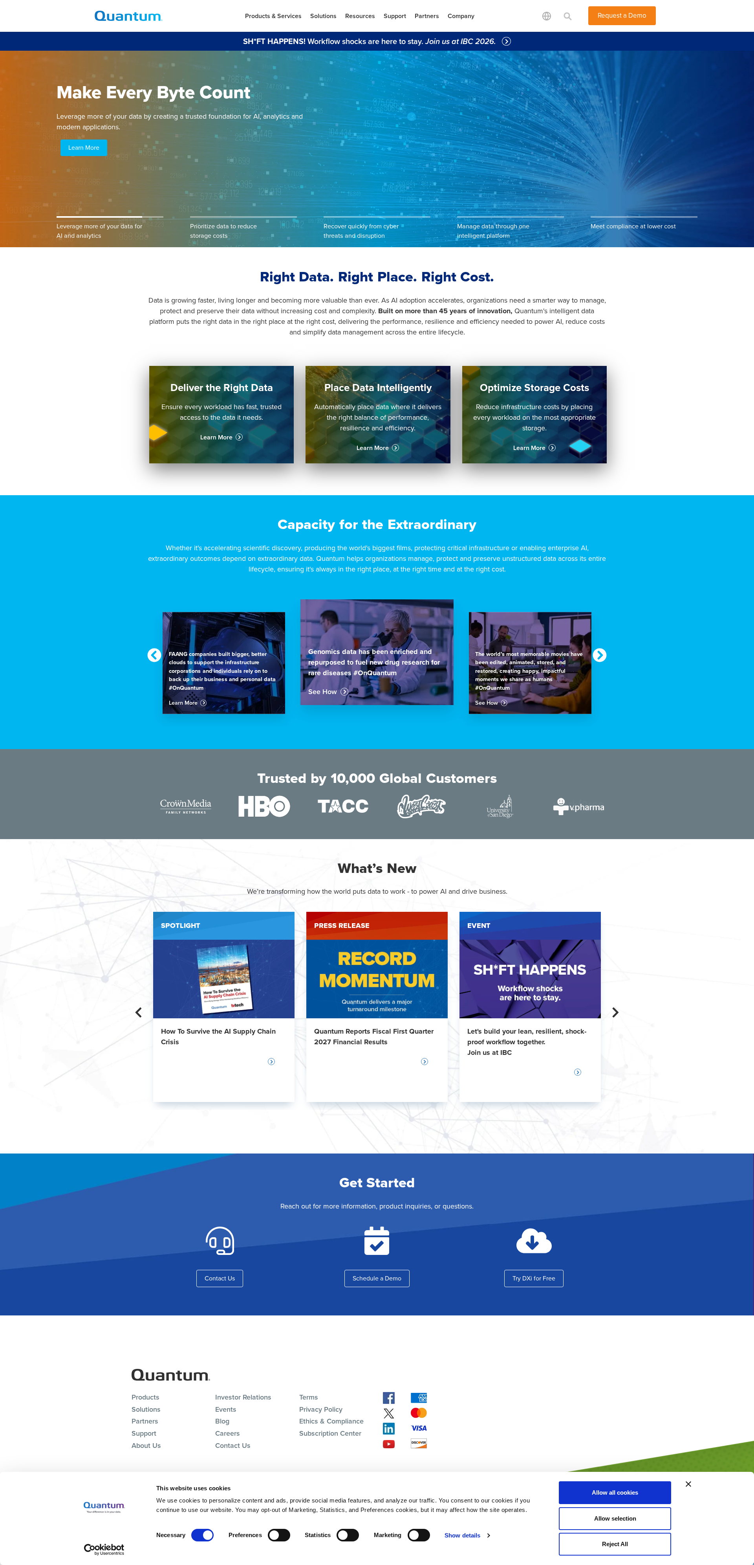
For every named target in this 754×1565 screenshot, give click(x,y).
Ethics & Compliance (331, 1421)
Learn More (83, 147)
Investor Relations (243, 1397)
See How (322, 692)
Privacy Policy (320, 1409)
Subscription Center (330, 1433)
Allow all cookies (615, 1492)
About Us (146, 1445)
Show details (462, 1535)
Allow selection (615, 1518)
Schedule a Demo (377, 1278)
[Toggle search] (568, 15)
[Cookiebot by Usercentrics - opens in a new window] (104, 1550)
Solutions (323, 15)
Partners (427, 15)
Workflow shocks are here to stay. (370, 41)
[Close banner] (688, 1484)
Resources (360, 15)
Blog (222, 1421)
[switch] (279, 1535)
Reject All (615, 1544)
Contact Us (220, 1278)
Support (395, 15)
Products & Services (273, 15)
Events (225, 1409)
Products (145, 1397)
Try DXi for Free (533, 1278)
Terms (308, 1397)
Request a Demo (622, 15)
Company (461, 15)
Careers (227, 1433)
